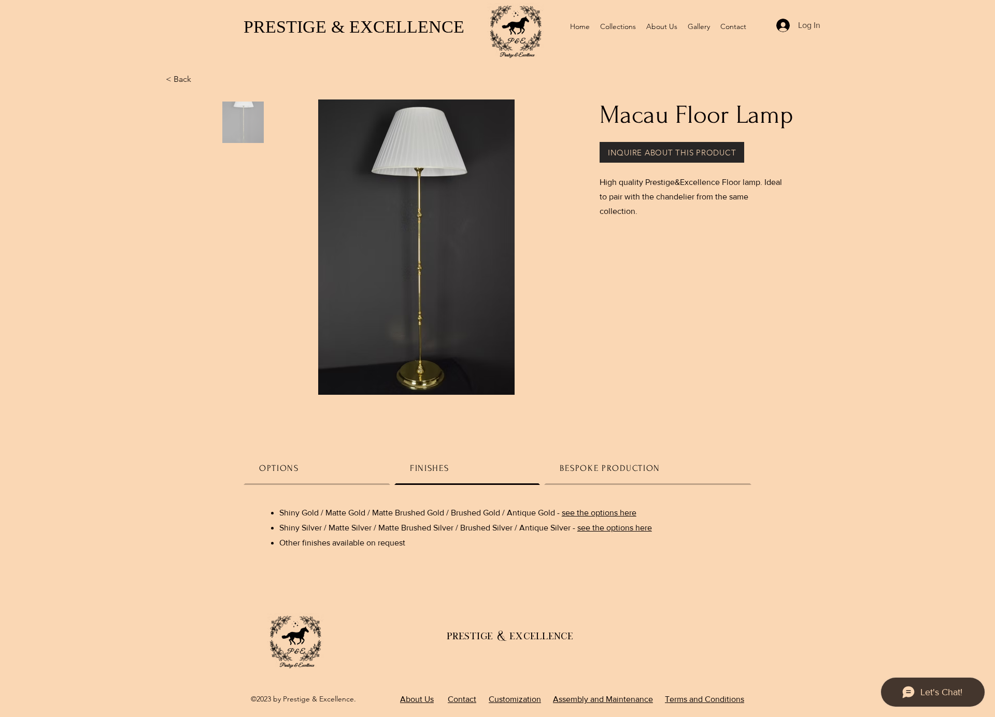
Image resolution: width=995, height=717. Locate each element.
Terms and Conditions (704, 699)
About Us (417, 699)
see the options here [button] (599, 512)
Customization (515, 699)
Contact (462, 699)
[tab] (317, 468)
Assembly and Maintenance (603, 699)
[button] (672, 152)
